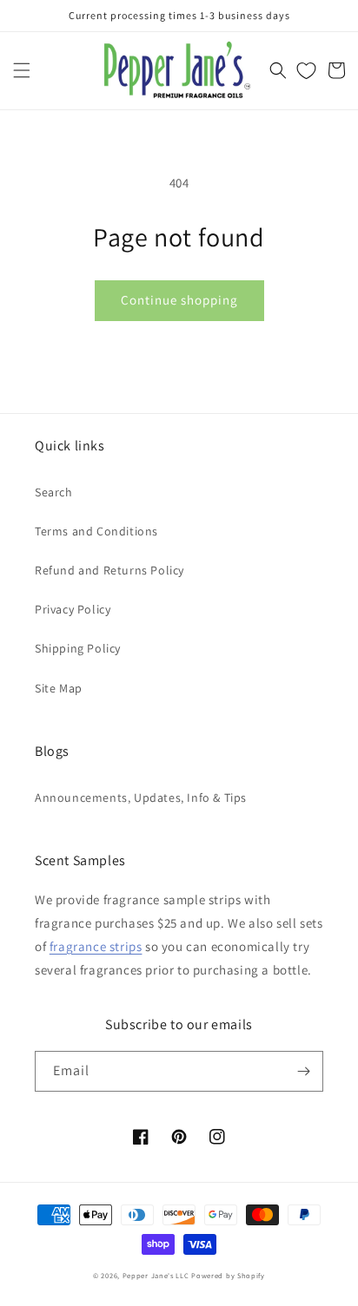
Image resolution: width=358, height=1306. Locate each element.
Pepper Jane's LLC (156, 1275)
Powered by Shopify (228, 1275)
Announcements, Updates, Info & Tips (141, 797)
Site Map (59, 688)
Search (54, 492)
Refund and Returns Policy (109, 570)
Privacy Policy (72, 609)
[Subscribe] (303, 1071)
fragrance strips (96, 946)
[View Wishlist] (306, 70)
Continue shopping (179, 300)
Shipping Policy (78, 648)
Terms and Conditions (96, 531)
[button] (22, 70)
